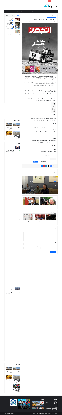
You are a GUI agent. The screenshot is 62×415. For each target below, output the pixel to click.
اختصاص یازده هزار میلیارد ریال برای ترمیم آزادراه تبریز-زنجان (10, 220)
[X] (48, 166)
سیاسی (47, 11)
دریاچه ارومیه (53, 158)
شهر (50, 11)
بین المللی (53, 11)
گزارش (54, 105)
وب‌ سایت (38, 246)
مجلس (5, 413)
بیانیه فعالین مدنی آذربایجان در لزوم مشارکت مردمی (10, 19)
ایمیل (55, 246)
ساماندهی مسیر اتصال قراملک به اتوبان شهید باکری (41, 0)
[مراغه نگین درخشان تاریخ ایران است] (9, 124)
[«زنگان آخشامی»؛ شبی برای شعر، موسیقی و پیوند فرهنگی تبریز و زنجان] (40, 217)
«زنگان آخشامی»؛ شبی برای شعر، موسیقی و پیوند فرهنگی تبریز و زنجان (40, 221)
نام (55, 242)
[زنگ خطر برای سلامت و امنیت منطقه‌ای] (17, 27)
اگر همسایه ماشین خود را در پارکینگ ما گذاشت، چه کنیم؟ (10, 23)
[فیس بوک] (51, 166)
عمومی (52, 17)
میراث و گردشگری (23, 11)
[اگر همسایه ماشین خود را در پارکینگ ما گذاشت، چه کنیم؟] (17, 24)
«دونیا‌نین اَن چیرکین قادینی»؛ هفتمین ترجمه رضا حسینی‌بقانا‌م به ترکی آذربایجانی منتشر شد (24, 407)
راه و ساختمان (37, 11)
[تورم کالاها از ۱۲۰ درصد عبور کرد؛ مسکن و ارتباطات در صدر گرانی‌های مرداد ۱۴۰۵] (42, 402)
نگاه (54, 107)
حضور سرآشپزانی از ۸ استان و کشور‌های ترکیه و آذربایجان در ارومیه (10, 151)
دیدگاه (53, 106)
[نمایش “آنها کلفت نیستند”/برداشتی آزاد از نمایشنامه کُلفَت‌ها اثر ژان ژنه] (28, 217)
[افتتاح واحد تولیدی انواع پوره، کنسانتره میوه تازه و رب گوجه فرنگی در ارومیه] (17, 68)
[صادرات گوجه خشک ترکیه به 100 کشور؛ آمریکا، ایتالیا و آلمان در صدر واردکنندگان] (17, 326)
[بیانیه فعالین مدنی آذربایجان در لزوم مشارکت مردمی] (17, 19)
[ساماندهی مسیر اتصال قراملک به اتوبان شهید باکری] (16, 133)
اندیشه (54, 111)
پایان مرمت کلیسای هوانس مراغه (17, 128)
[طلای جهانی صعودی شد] (9, 133)
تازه (12, 15)
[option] (40, 185)
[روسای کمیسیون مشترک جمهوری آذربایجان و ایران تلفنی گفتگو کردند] (17, 147)
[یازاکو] (51, 6)
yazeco (54, 21)
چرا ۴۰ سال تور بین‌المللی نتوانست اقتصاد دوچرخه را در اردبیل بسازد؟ (16, 389)
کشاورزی (33, 11)
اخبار (53, 15)
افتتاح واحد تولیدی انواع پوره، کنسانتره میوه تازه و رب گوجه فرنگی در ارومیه (10, 35)
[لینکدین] (46, 166)
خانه (56, 11)
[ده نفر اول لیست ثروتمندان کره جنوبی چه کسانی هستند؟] (17, 31)
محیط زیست (48, 17)
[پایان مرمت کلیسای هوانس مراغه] (16, 124)
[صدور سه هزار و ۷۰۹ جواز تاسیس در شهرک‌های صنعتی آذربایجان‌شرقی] (17, 288)
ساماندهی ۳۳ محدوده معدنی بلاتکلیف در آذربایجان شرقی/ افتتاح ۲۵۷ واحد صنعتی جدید (47, 185)
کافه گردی (53, 108)
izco (33, 413)
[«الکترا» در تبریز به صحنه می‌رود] (51, 217)
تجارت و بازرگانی (18, 11)
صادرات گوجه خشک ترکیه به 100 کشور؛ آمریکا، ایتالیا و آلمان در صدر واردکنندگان (10, 293)
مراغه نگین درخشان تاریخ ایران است (9, 128)
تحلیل (54, 110)
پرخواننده (18, 15)
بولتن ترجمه (53, 109)
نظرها (7, 15)
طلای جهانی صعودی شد (9, 135)
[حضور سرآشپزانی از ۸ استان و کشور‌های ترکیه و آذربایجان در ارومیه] (17, 184)
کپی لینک (35, 161)
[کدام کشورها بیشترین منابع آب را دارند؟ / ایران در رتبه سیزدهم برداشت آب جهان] (34, 408)
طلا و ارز (44, 11)
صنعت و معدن (29, 11)
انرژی (41, 11)
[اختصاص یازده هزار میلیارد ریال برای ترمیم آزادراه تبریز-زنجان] (17, 253)
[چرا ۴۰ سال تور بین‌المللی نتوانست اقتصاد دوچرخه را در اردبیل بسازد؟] (16, 386)
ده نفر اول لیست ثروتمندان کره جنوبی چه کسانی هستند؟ (10, 31)
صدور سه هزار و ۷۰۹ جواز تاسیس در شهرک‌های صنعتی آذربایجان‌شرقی (10, 288)
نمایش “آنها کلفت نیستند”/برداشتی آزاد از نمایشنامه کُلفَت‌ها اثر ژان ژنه (28, 221)
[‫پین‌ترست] (44, 166)
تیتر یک (54, 104)
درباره (12, 413)
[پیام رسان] (42, 166)
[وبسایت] (54, 172)
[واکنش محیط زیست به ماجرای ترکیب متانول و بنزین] (38, 408)
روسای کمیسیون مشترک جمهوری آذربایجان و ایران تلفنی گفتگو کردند (10, 147)
